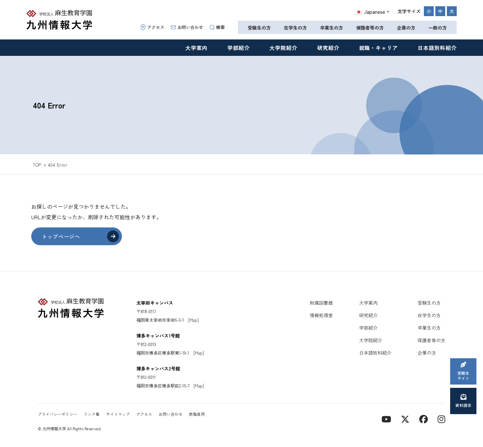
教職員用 (197, 414)
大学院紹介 (283, 48)
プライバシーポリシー (57, 414)
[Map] (193, 320)
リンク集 (92, 414)
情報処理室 (321, 315)
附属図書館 (321, 302)
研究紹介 (328, 48)
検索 (220, 27)
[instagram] (441, 418)
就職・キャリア (378, 48)
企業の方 (406, 27)
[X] (405, 418)
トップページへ (61, 236)
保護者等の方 (370, 27)
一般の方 (437, 27)
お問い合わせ (190, 27)
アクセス (155, 27)
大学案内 (196, 48)
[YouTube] (386, 418)
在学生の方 (295, 27)
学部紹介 (238, 48)
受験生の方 (259, 27)
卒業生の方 (331, 27)
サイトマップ (118, 414)
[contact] (423, 418)
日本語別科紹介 (437, 48)
